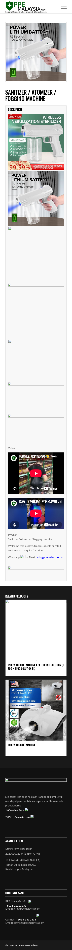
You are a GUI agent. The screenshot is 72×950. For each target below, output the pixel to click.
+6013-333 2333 (26, 919)
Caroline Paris (16, 810)
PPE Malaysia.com (19, 817)
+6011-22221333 (15, 905)
